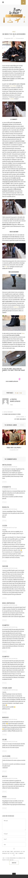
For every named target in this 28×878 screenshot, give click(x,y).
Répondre (4, 481)
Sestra (23, 333)
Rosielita (5, 507)
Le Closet (11, 98)
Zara (6, 266)
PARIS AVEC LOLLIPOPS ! (14, 448)
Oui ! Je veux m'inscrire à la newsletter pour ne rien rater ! (13, 859)
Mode (14, 31)
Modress (16, 307)
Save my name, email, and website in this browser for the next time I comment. (13, 852)
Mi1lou (4, 776)
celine (4, 740)
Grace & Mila (12, 86)
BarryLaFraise (15, 401)
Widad (4, 797)
